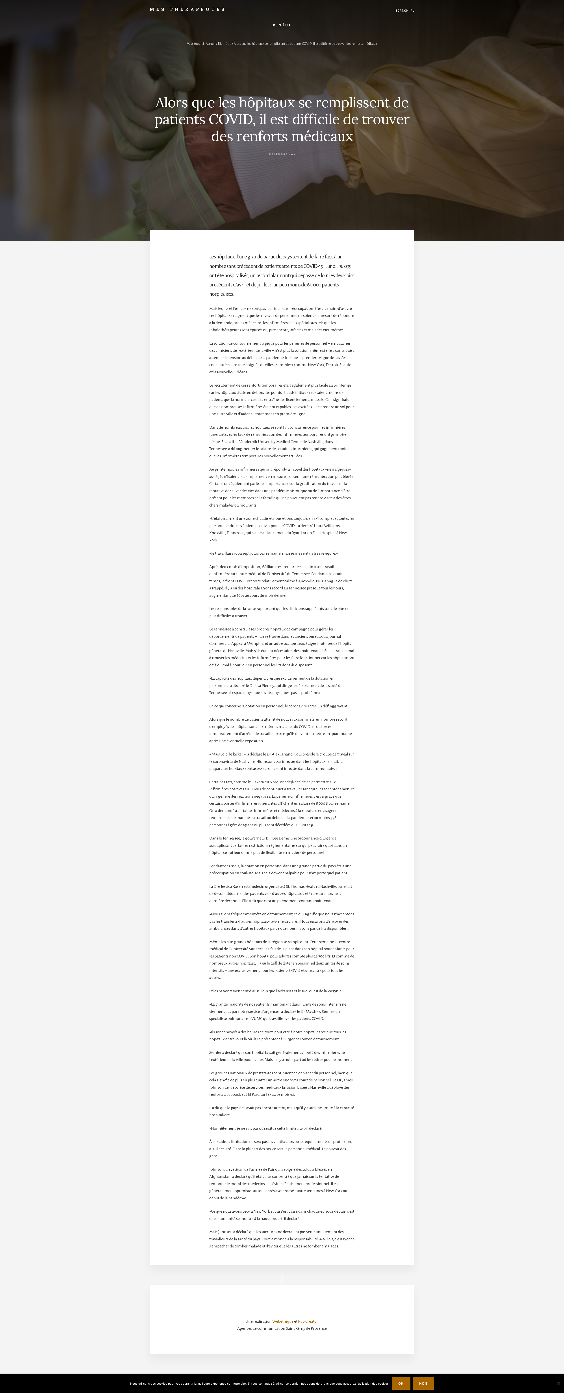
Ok (401, 1383)
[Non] (558, 1383)
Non (423, 1383)
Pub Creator (308, 1321)
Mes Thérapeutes (188, 9)
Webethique (282, 1321)
